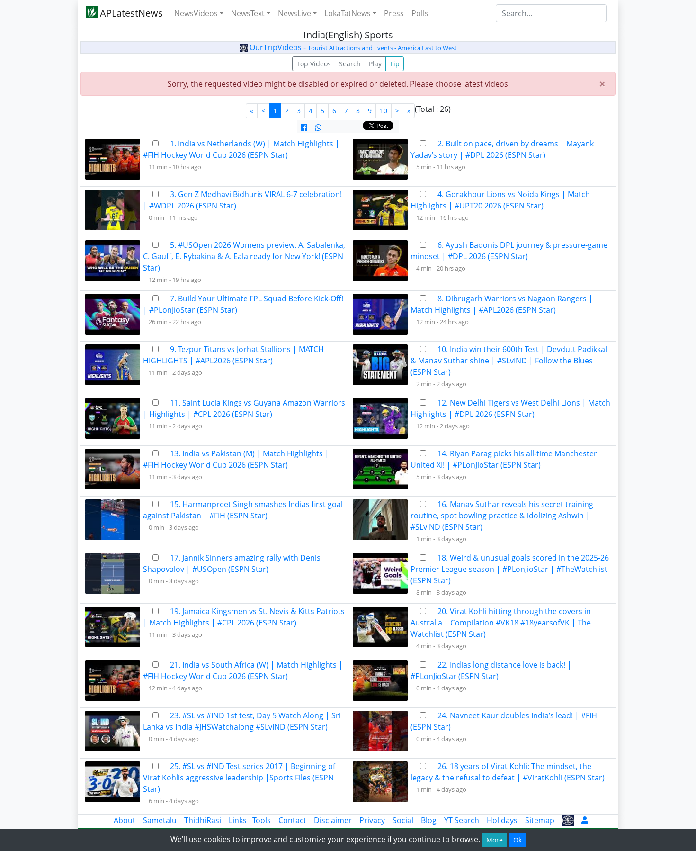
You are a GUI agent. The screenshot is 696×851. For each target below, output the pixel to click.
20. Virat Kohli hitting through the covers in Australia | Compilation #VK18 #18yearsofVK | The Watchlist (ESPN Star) (500, 622)
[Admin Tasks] (584, 820)
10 (383, 110)
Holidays (502, 820)
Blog (429, 820)
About (124, 820)
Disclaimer (333, 820)
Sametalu (160, 820)
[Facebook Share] (304, 127)
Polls (419, 13)
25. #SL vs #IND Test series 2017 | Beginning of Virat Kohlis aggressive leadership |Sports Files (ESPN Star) (239, 777)
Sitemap (539, 820)
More (494, 839)
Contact (292, 820)
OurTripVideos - (352, 47)
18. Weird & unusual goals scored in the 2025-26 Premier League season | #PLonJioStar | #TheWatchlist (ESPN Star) (509, 569)
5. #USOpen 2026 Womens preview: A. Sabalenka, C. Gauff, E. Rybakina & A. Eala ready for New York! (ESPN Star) (244, 256)
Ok (517, 839)
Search (350, 63)
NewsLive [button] (294, 13)
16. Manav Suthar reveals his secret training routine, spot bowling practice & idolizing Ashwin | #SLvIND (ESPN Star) (501, 515)
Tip (395, 63)
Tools (261, 820)
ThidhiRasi (202, 820)
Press (394, 13)
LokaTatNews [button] (347, 13)
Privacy (372, 820)
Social (403, 820)
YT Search (461, 820)
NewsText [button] (248, 13)
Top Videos (313, 63)
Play (375, 63)
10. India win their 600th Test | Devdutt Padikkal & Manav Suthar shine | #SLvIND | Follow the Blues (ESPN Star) (508, 360)
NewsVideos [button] (196, 13)
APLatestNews (130, 13)
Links (238, 820)
